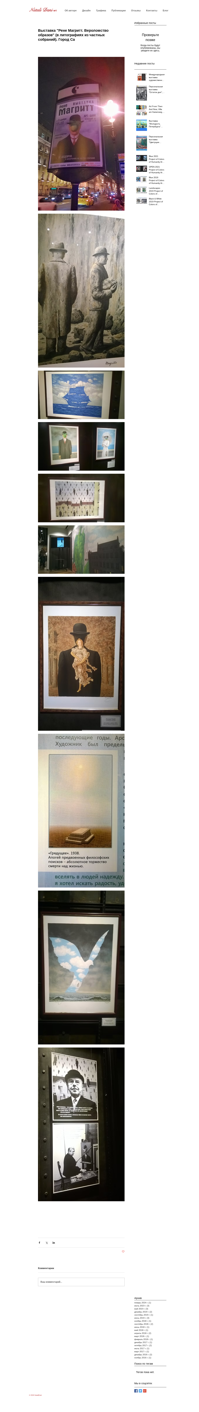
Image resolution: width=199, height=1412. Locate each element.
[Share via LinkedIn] (53, 1242)
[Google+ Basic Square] (144, 1391)
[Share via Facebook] (39, 1242)
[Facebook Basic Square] (136, 1391)
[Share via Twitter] (46, 1242)
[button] (86, 10)
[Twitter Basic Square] (140, 1391)
